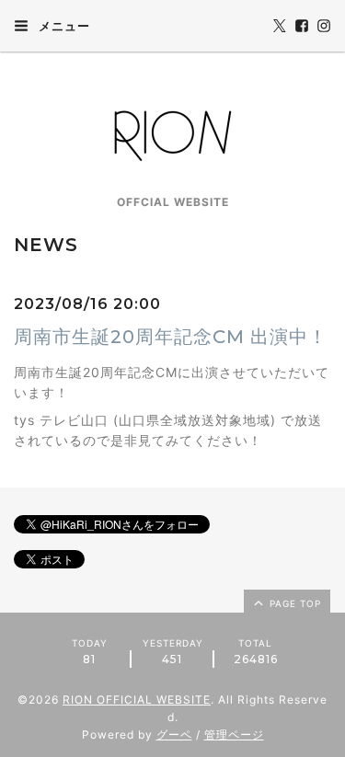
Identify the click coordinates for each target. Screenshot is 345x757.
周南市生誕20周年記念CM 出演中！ (171, 337)
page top (293, 603)
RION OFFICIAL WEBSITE (137, 699)
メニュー (62, 25)
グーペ (174, 734)
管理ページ (234, 734)
